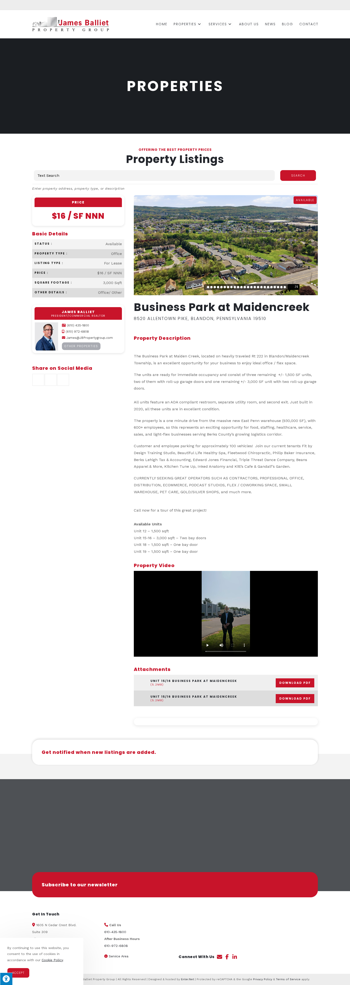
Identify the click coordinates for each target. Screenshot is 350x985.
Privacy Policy (262, 979)
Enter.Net (187, 979)
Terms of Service (288, 979)
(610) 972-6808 (77, 331)
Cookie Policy (52, 960)
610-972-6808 (116, 946)
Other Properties (81, 346)
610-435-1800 (115, 932)
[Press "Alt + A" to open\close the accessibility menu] (6, 979)
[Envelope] (219, 957)
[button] (179, 918)
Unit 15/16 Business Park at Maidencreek (230, 683)
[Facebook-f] (227, 957)
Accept (18, 973)
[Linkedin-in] (234, 957)
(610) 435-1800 (78, 325)
